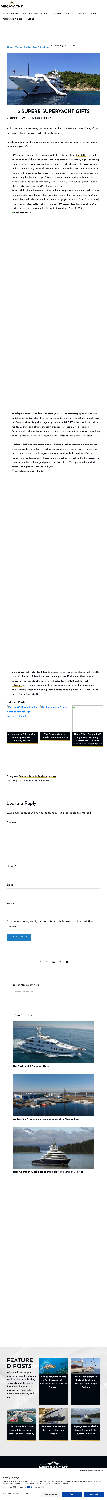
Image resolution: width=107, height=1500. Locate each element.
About (31, 19)
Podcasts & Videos (12, 19)
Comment (13, 822)
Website (11, 903)
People (82, 14)
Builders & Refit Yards (35, 14)
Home (5, 14)
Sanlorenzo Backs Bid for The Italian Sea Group (53, 1430)
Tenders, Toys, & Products (33, 776)
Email (11, 884)
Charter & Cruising (63, 14)
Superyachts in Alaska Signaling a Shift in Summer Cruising (86, 1430)
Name (11, 866)
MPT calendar (61, 436)
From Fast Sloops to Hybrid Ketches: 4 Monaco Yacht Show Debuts (86, 1382)
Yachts (14, 14)
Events (95, 14)
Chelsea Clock (60, 445)
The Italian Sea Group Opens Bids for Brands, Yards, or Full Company (21, 1430)
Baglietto (81, 155)
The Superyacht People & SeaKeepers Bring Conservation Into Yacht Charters (53, 1382)
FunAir (45, 781)
